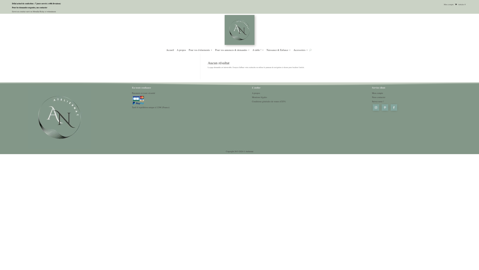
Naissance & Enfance (277, 50)
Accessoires (299, 50)
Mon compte (449, 5)
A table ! (256, 50)
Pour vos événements (199, 50)
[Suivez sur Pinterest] (385, 107)
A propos (181, 50)
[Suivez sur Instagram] (376, 107)
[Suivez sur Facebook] (394, 107)
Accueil (170, 50)
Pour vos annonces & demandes (231, 50)
